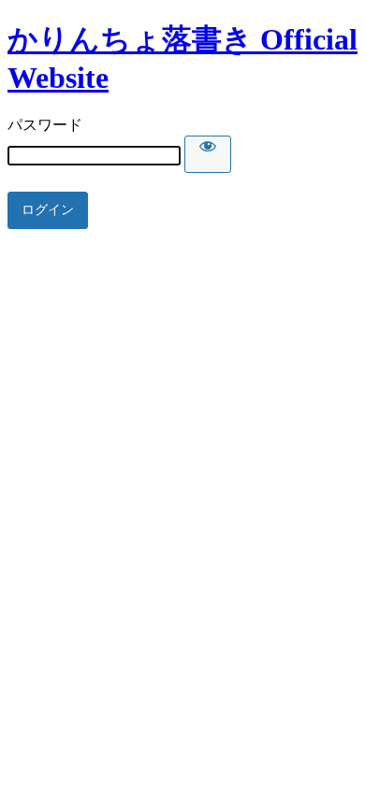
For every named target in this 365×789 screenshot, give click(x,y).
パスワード (44, 125)
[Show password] (207, 154)
